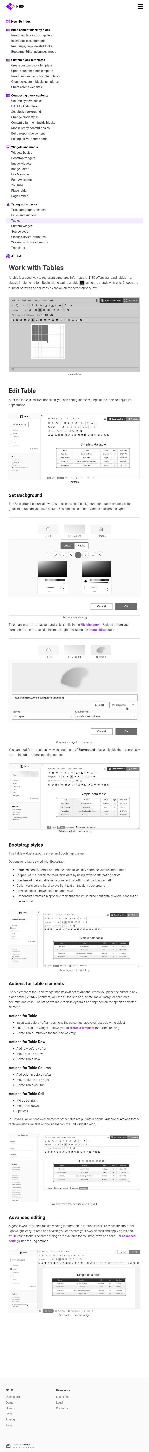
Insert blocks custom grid (28, 41)
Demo (10, 1402)
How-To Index (20, 21)
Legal (59, 1402)
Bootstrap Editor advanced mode (33, 51)
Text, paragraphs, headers (28, 210)
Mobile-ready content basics (30, 128)
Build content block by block (30, 30)
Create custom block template (31, 65)
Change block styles (25, 117)
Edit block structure (24, 106)
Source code (19, 231)
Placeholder (19, 190)
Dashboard (13, 1397)
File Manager (20, 174)
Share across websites (26, 87)
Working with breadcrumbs (29, 242)
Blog (9, 1425)
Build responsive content (28, 133)
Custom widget (21, 226)
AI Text (16, 256)
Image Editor (20, 169)
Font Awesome (21, 180)
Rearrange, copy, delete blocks (31, 46)
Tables (15, 220)
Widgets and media (24, 147)
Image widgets (21, 163)
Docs (9, 1414)
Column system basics (26, 101)
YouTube (17, 185)
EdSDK (27, 1444)
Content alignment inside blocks (33, 122)
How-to (10, 1408)
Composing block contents (29, 95)
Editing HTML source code (29, 139)
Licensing (62, 1397)
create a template (82, 1028)
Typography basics (24, 204)
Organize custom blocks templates (35, 82)
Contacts (62, 1408)
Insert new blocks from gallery (31, 35)
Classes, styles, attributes (28, 237)
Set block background (26, 112)
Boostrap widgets (23, 158)
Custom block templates (28, 60)
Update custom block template (32, 71)
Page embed (19, 196)
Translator (18, 248)
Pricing (10, 1419)
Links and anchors (23, 215)
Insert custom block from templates (35, 76)
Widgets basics (21, 152)
